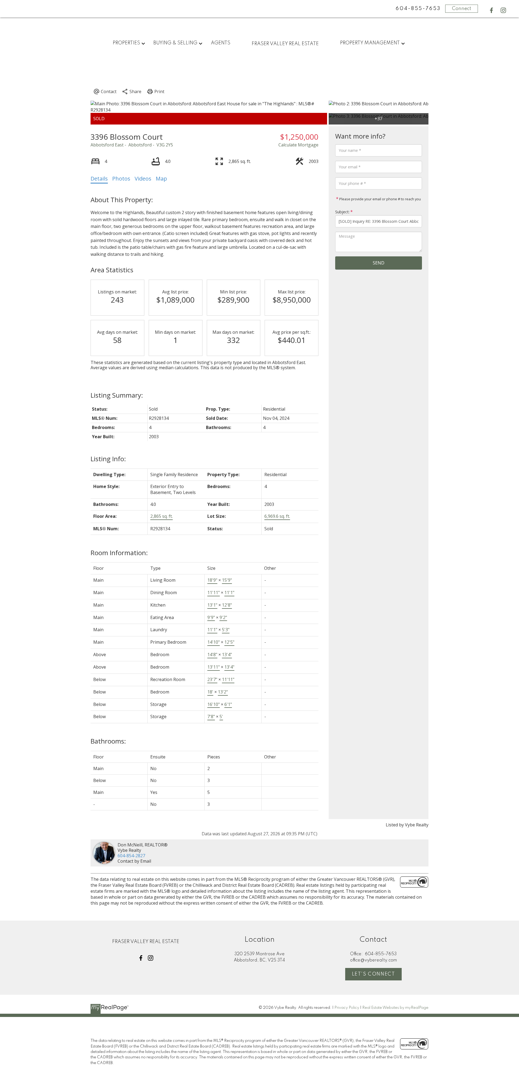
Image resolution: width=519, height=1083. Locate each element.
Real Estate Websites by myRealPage (395, 1008)
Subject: (342, 211)
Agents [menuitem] (220, 43)
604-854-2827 (131, 856)
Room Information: (119, 552)
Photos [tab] (121, 178)
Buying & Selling (175, 43)
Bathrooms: (108, 741)
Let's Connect (373, 974)
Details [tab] (99, 178)
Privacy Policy (346, 1008)
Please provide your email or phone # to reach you (379, 199)
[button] (491, 10)
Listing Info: (108, 458)
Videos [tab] (143, 178)
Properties (126, 43)
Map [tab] (161, 178)
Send (378, 263)
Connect (461, 8)
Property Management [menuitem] (370, 43)
